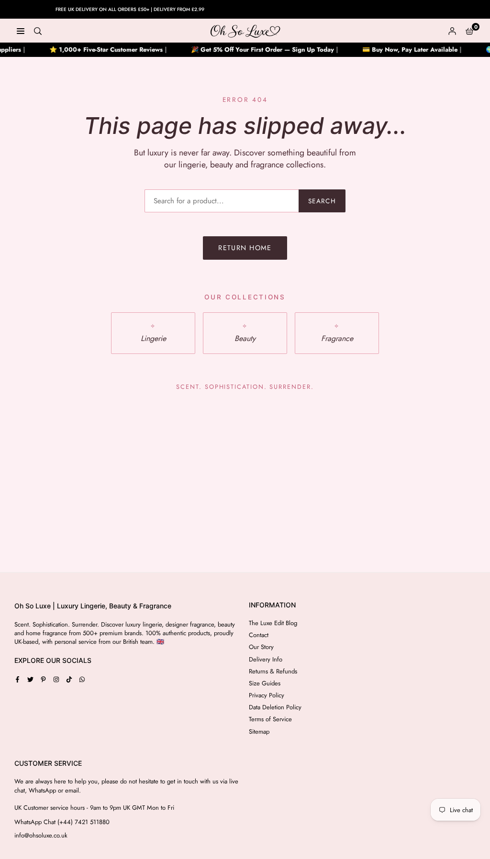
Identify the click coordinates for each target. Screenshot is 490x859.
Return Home (245, 248)
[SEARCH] (37, 30)
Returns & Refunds (273, 671)
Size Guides (264, 683)
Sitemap (259, 731)
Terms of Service (270, 719)
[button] (469, 30)
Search (322, 201)
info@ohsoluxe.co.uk (40, 835)
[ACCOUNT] (452, 30)
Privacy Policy (266, 695)
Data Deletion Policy (275, 707)
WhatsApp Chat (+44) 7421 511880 (62, 822)
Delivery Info (265, 659)
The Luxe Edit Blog (273, 623)
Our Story (261, 646)
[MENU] (20, 30)
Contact (258, 634)
